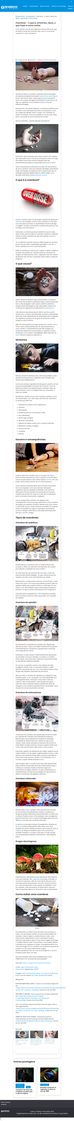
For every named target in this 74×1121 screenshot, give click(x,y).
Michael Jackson (41, 175)
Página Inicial (20, 16)
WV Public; (35, 975)
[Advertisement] (37, 47)
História (70, 6)
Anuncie (3, 1104)
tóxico (18, 335)
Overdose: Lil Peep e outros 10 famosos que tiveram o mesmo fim (36, 1040)
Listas (28, 1087)
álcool (18, 826)
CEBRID (36, 969)
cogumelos (36, 879)
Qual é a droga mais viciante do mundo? (37, 963)
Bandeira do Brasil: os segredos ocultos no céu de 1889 (48, 1089)
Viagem (70, 9)
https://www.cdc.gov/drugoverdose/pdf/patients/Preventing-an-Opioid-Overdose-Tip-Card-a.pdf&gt (37, 1010)
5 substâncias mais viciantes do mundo (50, 1039)
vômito (49, 480)
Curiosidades (33, 6)
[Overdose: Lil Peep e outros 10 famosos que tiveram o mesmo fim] (36, 1034)
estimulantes (49, 308)
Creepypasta (20, 1084)
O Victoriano (45, 973)
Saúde (25, 6)
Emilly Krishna (32, 60)
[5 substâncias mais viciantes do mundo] (51, 1034)
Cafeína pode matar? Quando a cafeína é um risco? (22, 1040)
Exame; (38, 973)
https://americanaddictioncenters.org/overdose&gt (34, 1021)
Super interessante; (27, 967)
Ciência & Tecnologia (58, 6)
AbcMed (42, 975)
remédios (19, 222)
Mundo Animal (45, 6)
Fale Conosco (5, 1102)
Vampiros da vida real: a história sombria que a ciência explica (24, 1091)
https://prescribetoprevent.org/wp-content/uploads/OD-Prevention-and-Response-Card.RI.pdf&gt (33, 998)
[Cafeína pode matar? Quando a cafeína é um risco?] (22, 1034)
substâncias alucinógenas (49, 96)
